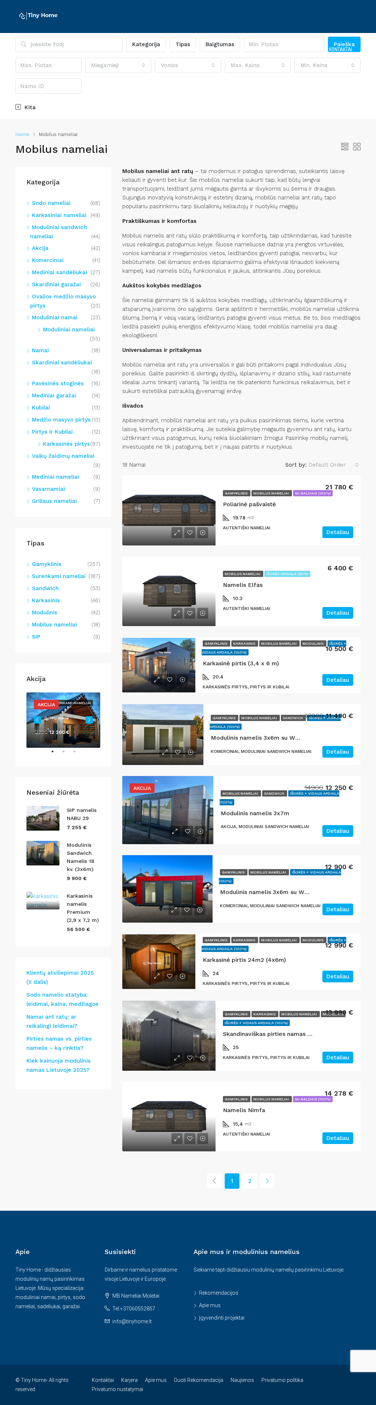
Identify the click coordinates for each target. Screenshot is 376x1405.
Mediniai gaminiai (204, 49)
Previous (37, 720)
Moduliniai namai (54, 317)
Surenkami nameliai (59, 576)
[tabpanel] (63, 720)
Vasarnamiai (48, 489)
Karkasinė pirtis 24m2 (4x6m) (244, 959)
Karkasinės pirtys (66, 444)
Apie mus (210, 1305)
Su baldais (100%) (313, 493)
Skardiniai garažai (56, 284)
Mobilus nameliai (271, 493)
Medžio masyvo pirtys (61, 419)
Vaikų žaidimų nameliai (63, 456)
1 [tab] (56, 754)
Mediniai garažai (54, 395)
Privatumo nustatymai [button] (117, 1389)
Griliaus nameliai (54, 501)
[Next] (267, 1180)
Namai (89, 49)
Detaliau (337, 532)
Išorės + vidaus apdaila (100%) (256, 1023)
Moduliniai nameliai (69, 329)
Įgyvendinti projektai (222, 1318)
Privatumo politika (282, 1380)
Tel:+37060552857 (133, 1309)
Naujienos (242, 1380)
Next (89, 720)
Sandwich (293, 718)
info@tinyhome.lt (132, 1321)
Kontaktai (340, 49)
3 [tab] (78, 754)
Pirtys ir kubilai (153, 49)
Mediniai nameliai (55, 477)
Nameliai (112, 49)
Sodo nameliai (51, 203)
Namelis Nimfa (244, 1110)
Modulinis (314, 643)
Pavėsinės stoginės (58, 383)
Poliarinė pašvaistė (249, 504)
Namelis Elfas (243, 584)
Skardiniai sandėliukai (62, 362)
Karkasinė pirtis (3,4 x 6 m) (241, 663)
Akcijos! (66, 49)
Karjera (129, 1380)
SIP (36, 636)
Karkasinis (244, 643)
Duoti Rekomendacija (198, 1380)
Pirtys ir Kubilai (52, 432)
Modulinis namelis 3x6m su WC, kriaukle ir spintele (292, 892)
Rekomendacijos (218, 1293)
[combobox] (333, 464)
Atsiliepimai (309, 49)
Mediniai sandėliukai (59, 272)
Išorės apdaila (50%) (287, 574)
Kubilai (41, 407)
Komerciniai (48, 260)
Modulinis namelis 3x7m (255, 813)
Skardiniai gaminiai (260, 49)
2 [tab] (67, 754)
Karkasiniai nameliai (59, 215)
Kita (29, 107)
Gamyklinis (237, 493)
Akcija (40, 248)
